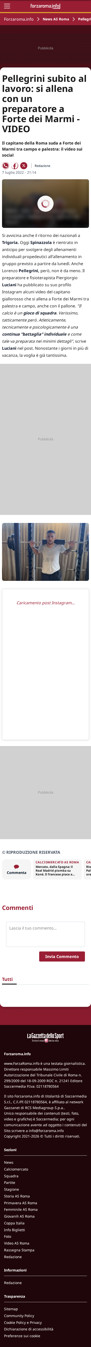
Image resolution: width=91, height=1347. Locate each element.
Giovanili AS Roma (19, 1216)
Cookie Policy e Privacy (23, 1322)
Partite (9, 1182)
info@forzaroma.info (46, 1130)
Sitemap (11, 1308)
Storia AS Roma (17, 1196)
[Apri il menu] (7, 6)
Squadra (11, 1176)
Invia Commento (62, 956)
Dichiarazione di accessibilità (28, 1329)
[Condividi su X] (23, 165)
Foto (7, 1236)
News (8, 1162)
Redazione (13, 1256)
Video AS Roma (16, 1243)
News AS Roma (56, 19)
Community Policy (19, 1315)
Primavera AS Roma (20, 1202)
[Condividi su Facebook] (14, 165)
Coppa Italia (14, 1223)
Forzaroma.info (19, 19)
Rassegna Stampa (19, 1250)
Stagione (11, 1189)
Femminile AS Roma (21, 1209)
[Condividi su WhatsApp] (5, 165)
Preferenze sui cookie (22, 1335)
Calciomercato (16, 1169)
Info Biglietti (14, 1229)
